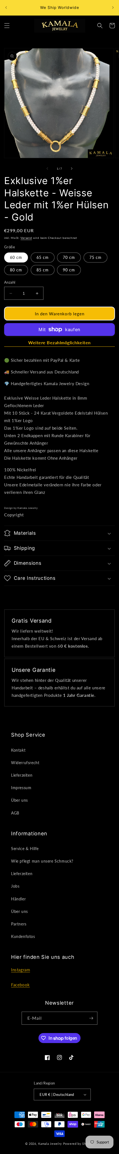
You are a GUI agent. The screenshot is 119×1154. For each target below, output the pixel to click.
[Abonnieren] (91, 1018)
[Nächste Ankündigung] (113, 7)
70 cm (69, 257)
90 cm (69, 270)
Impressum (21, 787)
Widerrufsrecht (25, 762)
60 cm (16, 257)
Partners (19, 924)
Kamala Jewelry (50, 1143)
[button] (7, 25)
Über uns (19, 800)
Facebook (20, 984)
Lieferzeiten (21, 775)
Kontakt (18, 750)
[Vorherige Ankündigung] (6, 7)
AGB (15, 813)
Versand (26, 237)
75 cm (95, 257)
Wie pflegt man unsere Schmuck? (42, 861)
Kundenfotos (23, 936)
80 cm (16, 270)
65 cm (43, 257)
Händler (18, 899)
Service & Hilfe (25, 848)
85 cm (43, 270)
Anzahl (9, 282)
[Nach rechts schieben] (72, 168)
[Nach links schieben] (47, 168)
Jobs (15, 886)
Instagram (20, 969)
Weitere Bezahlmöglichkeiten (59, 342)
